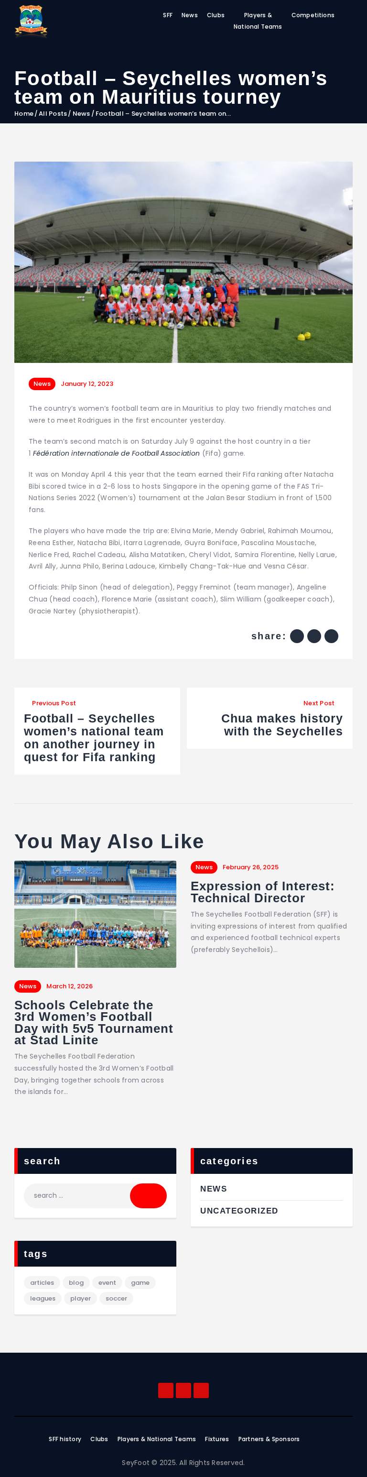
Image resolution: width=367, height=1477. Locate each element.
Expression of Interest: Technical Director (263, 892)
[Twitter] (201, 1390)
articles (42, 1282)
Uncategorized (239, 1210)
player (80, 1298)
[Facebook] (165, 1390)
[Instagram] (183, 1390)
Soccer (116, 1298)
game (140, 1282)
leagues (42, 1298)
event (107, 1282)
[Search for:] (95, 1195)
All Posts (53, 113)
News (81, 113)
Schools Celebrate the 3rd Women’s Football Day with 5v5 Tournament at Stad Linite (93, 1022)
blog (76, 1282)
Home (23, 113)
